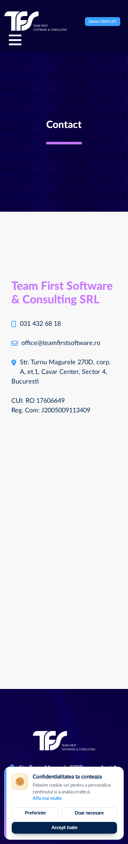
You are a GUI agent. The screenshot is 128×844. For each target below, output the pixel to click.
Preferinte (35, 813)
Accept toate (65, 827)
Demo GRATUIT (103, 22)
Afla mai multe (47, 798)
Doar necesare (89, 813)
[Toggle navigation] (15, 40)
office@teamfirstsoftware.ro (60, 343)
